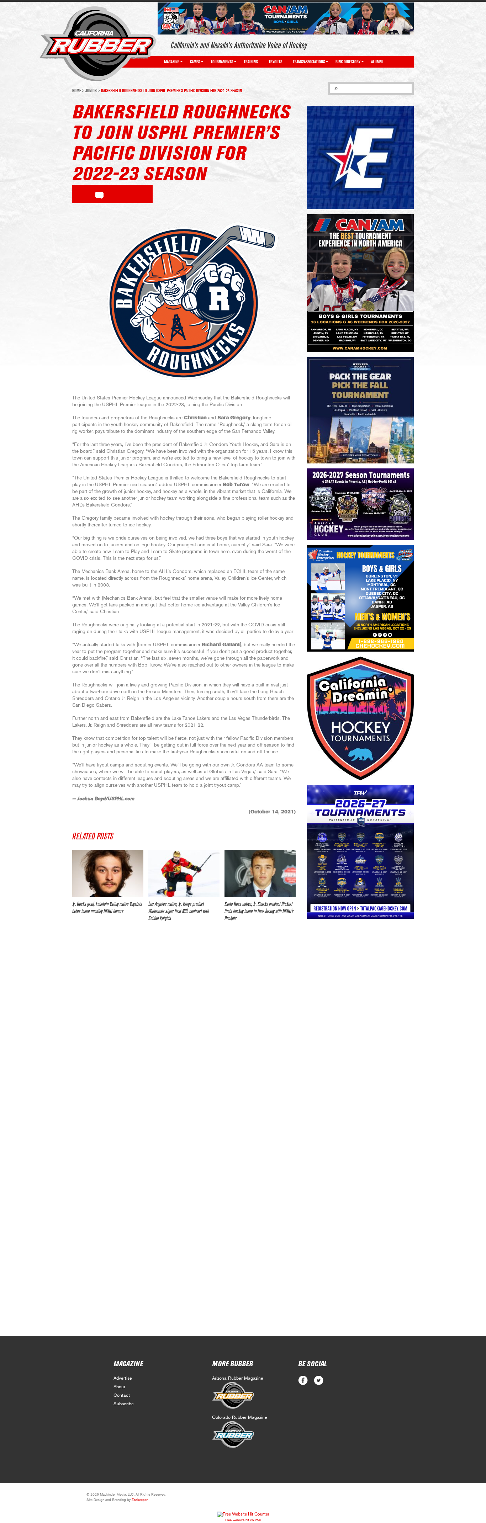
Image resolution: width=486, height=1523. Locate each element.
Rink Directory (348, 61)
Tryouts (275, 61)
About (119, 1387)
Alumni (377, 61)
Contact (121, 1395)
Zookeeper (140, 1500)
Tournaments (222, 61)
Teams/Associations (309, 61)
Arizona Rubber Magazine (237, 1378)
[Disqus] (184, 1033)
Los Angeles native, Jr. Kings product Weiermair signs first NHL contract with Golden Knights (178, 911)
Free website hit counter (243, 1520)
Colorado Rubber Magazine (239, 1417)
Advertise (122, 1378)
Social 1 (318, 1380)
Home (76, 90)
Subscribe (123, 1404)
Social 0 (303, 1380)
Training (251, 61)
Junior (91, 90)
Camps (195, 61)
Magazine (171, 61)
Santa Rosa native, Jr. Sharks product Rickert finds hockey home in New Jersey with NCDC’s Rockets (259, 911)
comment (99, 194)
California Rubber (97, 43)
